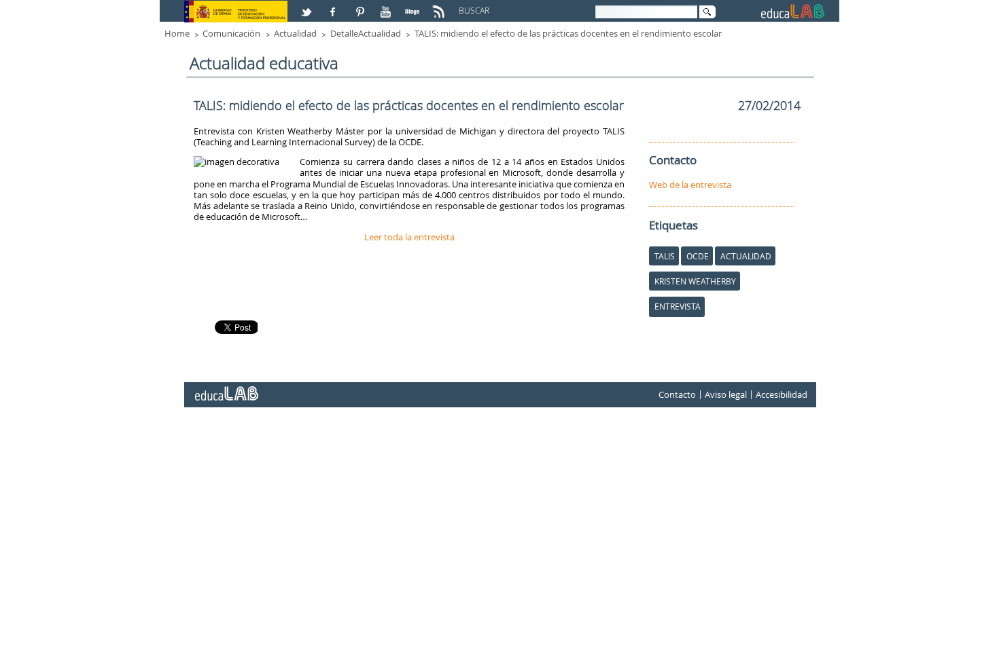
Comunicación (231, 33)
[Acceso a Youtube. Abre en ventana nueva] (387, 6)
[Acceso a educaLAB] (225, 388)
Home (177, 33)
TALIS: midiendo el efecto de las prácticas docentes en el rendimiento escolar (568, 33)
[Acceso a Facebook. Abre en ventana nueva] (334, 6)
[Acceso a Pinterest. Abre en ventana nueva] (361, 6)
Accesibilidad (781, 395)
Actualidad (295, 33)
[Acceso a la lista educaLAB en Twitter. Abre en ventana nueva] (308, 6)
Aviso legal (726, 395)
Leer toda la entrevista (409, 237)
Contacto (677, 395)
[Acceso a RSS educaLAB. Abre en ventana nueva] (440, 6)
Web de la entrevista (690, 185)
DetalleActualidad (365, 33)
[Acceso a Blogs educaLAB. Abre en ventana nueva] (414, 6)
